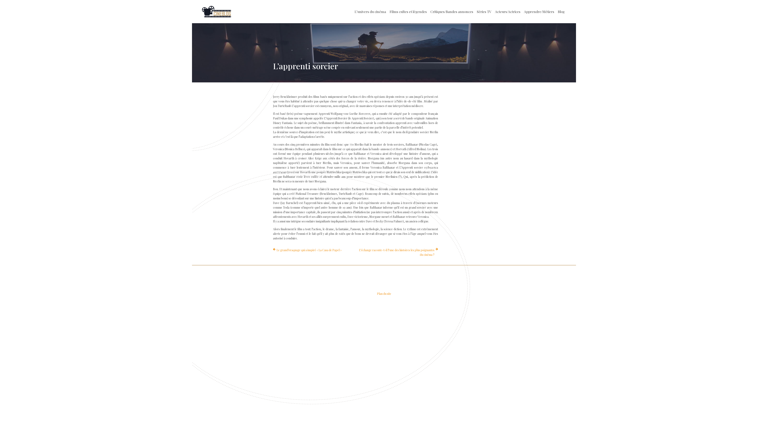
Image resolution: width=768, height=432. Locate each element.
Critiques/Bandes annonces (451, 11)
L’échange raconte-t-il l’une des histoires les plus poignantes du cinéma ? (396, 252)
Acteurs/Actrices (507, 11)
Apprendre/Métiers (539, 11)
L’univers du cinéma (370, 11)
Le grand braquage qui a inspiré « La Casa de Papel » (309, 250)
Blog (561, 11)
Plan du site (384, 294)
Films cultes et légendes (408, 11)
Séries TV (484, 11)
